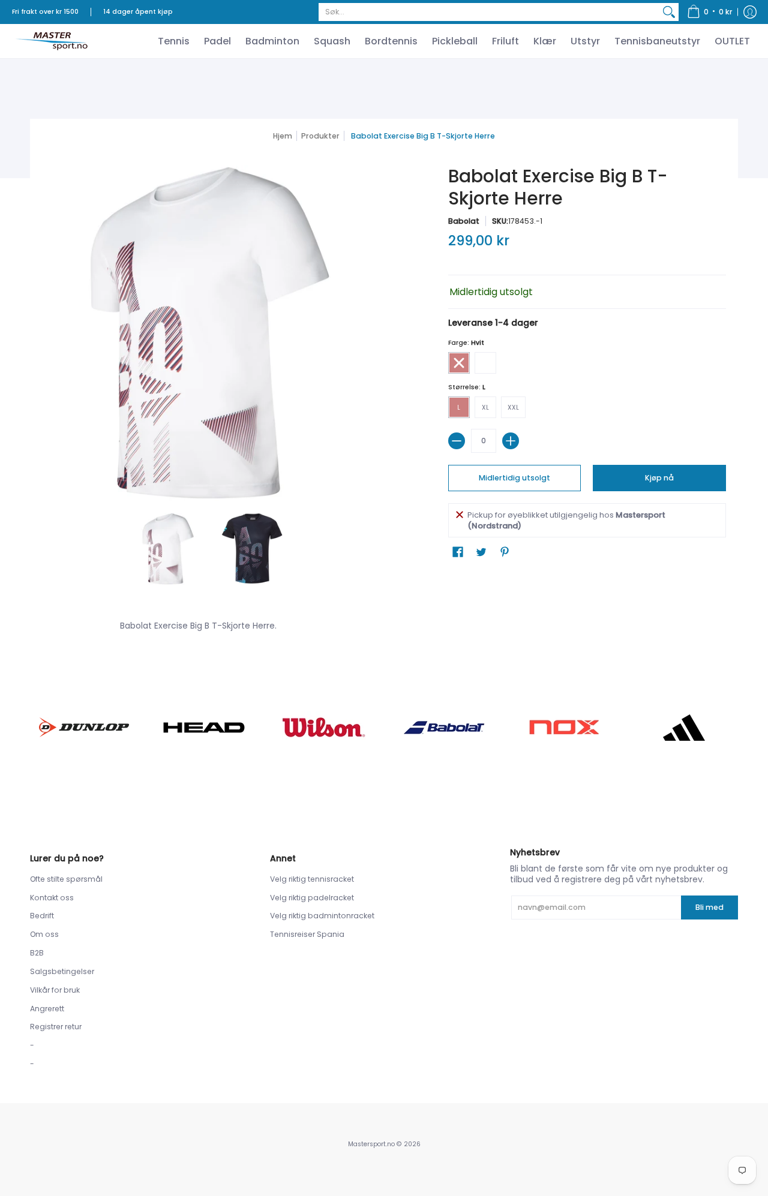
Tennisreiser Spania (307, 934)
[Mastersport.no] (51, 41)
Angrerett (47, 1008)
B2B (37, 953)
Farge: (466, 342)
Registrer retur (56, 1026)
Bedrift (42, 915)
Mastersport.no (371, 1144)
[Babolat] (444, 727)
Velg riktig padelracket (312, 898)
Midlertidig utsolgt (514, 478)
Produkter (320, 136)
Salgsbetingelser (62, 971)
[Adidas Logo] (684, 727)
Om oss (44, 934)
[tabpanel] (384, 623)
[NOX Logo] (564, 727)
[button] (710, 12)
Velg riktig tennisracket (312, 879)
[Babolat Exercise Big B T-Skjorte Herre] (168, 549)
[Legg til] (510, 440)
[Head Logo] (204, 728)
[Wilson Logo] (324, 727)
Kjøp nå (659, 478)
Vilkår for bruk (55, 990)
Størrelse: (466, 387)
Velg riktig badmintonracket (322, 915)
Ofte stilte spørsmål (66, 879)
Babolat (463, 221)
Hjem (282, 136)
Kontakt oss (52, 898)
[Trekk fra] (456, 440)
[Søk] (669, 12)
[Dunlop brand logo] (84, 727)
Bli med (709, 907)
